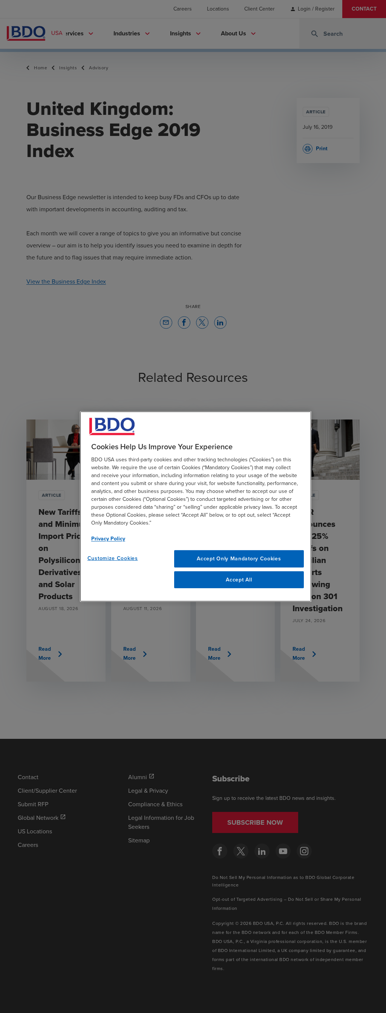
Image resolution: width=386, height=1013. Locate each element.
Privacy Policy (108, 539)
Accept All (239, 580)
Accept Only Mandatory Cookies (239, 559)
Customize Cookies (112, 558)
